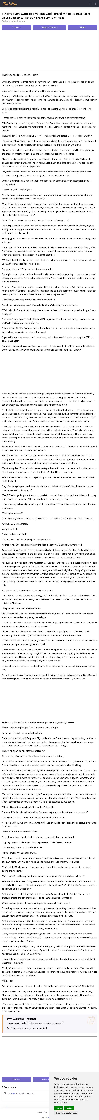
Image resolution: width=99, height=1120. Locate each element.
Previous (16, 27)
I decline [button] (68, 1108)
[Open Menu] (90, 3)
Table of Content (49, 27)
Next (82, 27)
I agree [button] (59, 1108)
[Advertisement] (49, 50)
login (13, 1093)
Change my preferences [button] (66, 1113)
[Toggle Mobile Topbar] (95, 4)
